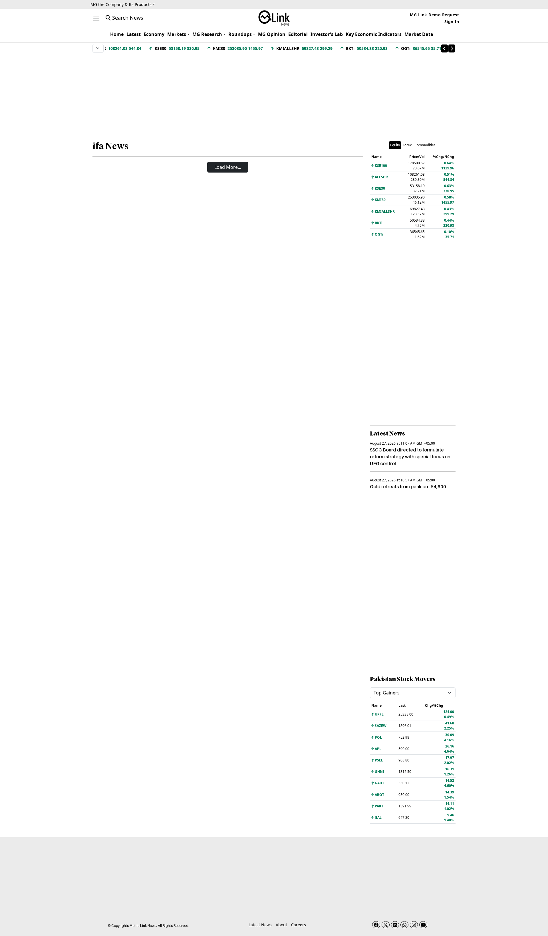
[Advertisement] (274, 94)
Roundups (240, 34)
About (281, 924)
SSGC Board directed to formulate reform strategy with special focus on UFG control (410, 456)
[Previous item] (444, 48)
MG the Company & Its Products (121, 4)
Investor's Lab (327, 34)
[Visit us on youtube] (423, 924)
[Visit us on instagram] (414, 924)
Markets (176, 34)
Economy (154, 34)
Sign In (451, 21)
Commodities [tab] (425, 145)
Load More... (227, 167)
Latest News (260, 924)
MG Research (207, 34)
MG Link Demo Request (434, 14)
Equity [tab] (395, 145)
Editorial (298, 34)
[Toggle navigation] (96, 18)
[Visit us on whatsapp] (404, 924)
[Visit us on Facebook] (376, 924)
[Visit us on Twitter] (386, 924)
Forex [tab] (407, 145)
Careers (298, 924)
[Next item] (451, 48)
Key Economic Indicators (374, 34)
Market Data (418, 34)
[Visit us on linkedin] (395, 924)
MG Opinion (271, 34)
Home (117, 34)
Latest (133, 34)
